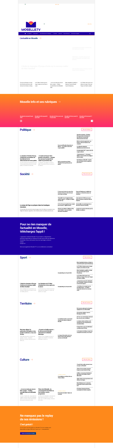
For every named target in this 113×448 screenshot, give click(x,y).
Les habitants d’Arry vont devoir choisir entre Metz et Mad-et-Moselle (65, 320)
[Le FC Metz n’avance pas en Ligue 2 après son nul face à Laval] (41, 78)
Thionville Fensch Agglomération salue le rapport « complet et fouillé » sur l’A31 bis (66, 199)
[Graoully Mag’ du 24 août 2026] (66, 266)
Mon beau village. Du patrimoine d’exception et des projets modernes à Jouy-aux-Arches (28, 332)
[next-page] (92, 121)
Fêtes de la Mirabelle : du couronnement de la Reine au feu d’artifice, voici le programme (46, 391)
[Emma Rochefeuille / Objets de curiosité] (66, 384)
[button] (89, 33)
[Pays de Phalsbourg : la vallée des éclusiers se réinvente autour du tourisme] (84, 184)
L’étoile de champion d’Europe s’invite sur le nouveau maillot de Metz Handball (28, 285)
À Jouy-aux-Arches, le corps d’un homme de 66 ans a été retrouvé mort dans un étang (26, 84)
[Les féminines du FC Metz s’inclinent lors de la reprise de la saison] (82, 45)
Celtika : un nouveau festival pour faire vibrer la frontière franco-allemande (84, 374)
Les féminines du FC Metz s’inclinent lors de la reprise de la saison (46, 285)
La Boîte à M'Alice (62, 374)
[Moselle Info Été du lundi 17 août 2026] (86, 110)
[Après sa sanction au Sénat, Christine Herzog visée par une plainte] (66, 155)
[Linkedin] (90, 2)
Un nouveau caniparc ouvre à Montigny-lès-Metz (83, 313)
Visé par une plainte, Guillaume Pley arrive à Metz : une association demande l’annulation (66, 210)
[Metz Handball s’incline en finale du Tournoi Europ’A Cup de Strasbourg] (82, 66)
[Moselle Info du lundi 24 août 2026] (27, 110)
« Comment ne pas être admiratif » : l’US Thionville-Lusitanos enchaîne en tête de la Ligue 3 (85, 282)
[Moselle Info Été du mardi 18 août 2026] (71, 110)
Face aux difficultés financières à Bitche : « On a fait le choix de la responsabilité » (65, 147)
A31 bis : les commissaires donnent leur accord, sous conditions (85, 317)
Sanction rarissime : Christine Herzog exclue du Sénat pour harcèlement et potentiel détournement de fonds (83, 136)
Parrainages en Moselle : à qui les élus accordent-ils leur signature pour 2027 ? (84, 161)
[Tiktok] (88, 2)
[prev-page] (21, 121)
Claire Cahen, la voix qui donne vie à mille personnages (85, 379)
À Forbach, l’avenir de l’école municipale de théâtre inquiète (84, 389)
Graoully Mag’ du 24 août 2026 (65, 273)
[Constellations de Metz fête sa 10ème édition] (66, 368)
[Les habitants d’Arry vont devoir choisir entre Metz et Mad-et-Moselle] (66, 312)
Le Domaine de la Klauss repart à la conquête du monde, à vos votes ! (84, 331)
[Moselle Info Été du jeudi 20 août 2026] (41, 110)
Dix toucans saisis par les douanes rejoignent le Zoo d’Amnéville (84, 309)
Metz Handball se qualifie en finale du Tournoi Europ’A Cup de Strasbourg (71, 84)
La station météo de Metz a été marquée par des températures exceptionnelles (84, 322)
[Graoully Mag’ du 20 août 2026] (66, 280)
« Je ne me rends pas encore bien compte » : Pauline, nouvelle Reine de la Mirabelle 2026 (28, 391)
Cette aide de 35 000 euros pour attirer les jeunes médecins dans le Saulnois (84, 199)
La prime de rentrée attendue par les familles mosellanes (84, 209)
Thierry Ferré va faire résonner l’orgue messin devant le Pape (84, 369)
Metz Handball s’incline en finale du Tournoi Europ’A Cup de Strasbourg (85, 263)
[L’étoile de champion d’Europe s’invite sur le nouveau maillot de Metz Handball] (45, 56)
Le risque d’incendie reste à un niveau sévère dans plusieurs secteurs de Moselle (65, 337)
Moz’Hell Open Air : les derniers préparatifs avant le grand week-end (84, 384)
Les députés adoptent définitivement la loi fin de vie (83, 147)
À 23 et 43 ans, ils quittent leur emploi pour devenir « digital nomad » (66, 204)
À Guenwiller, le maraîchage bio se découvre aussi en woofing (83, 204)
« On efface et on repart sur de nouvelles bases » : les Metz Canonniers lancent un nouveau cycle (84, 288)
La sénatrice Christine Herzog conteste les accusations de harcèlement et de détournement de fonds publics (28, 158)
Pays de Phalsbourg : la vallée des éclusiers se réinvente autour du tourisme (83, 193)
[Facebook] (81, 2)
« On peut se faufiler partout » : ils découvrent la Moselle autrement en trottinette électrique (46, 332)
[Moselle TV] (31, 26)
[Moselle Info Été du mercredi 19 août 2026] (56, 110)
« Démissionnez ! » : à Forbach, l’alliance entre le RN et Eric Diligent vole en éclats (85, 156)
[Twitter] (86, 2)
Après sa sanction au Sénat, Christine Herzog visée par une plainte (65, 163)
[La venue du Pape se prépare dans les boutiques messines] (37, 190)
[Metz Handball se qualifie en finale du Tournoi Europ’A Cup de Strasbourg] (71, 78)
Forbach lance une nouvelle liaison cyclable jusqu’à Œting (84, 327)
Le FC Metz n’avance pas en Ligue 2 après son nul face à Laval (41, 84)
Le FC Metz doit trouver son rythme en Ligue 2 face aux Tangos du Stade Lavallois (86, 84)
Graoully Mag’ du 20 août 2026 (65, 286)
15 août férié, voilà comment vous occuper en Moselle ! (84, 365)
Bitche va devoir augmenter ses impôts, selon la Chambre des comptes (84, 143)
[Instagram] (84, 2)
